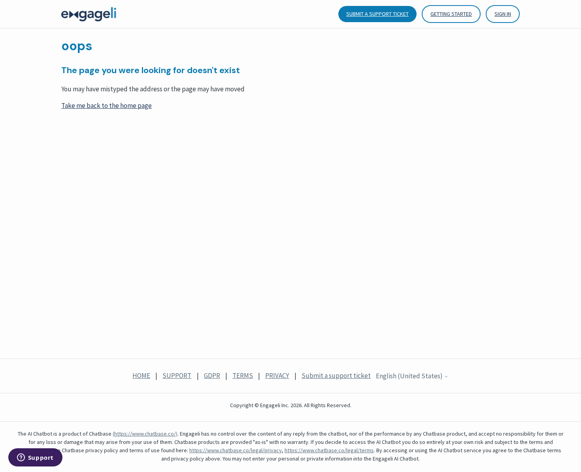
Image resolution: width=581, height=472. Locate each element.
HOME (141, 375)
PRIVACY (277, 375)
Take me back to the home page (106, 105)
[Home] (88, 14)
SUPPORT (176, 375)
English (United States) (410, 376)
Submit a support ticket (377, 13)
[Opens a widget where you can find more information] (35, 458)
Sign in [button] (502, 13)
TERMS (242, 375)
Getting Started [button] (451, 13)
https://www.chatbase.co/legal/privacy (235, 450)
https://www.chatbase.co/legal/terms (329, 450)
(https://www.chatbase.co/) (145, 433)
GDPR (212, 375)
